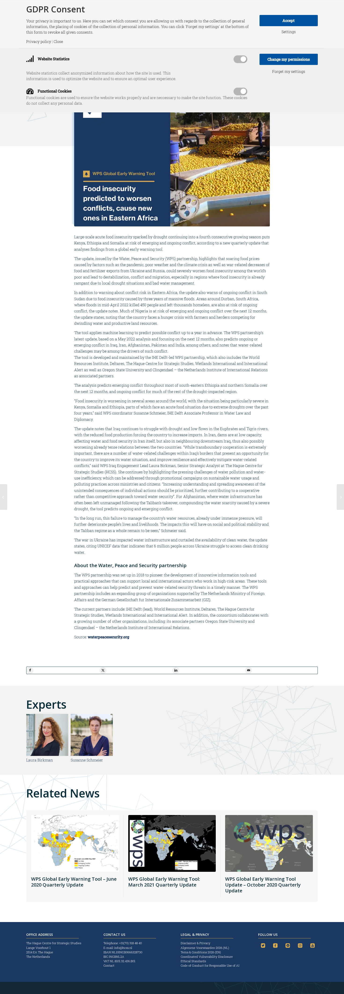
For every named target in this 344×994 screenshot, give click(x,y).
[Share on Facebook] (29, 670)
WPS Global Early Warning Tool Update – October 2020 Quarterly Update (263, 885)
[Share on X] (102, 670)
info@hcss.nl (123, 948)
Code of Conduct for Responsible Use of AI (210, 965)
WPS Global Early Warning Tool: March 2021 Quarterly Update (164, 882)
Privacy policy (38, 41)
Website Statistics (53, 58)
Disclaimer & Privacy (195, 943)
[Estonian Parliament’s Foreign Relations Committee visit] (3, 497)
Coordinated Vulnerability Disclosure (207, 956)
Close (58, 41)
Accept (288, 20)
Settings (289, 32)
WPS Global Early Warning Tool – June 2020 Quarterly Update (74, 882)
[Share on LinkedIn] (175, 670)
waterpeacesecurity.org (108, 636)
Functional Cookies (54, 91)
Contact (108, 965)
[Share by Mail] (248, 670)
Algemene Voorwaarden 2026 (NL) (205, 948)
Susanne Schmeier (87, 760)
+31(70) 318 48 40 (130, 943)
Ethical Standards (193, 961)
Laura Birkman (39, 760)
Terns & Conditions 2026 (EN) (201, 952)
